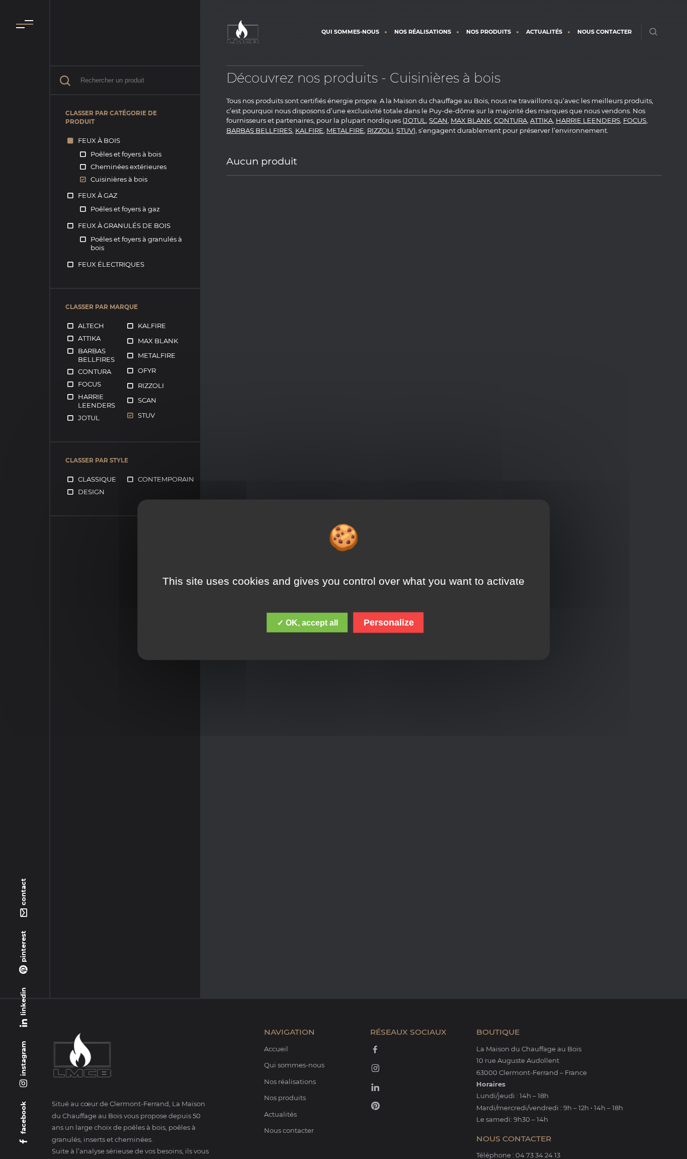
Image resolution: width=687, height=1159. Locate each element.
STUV (404, 130)
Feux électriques (111, 264)
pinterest (23, 946)
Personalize (389, 622)
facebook (23, 1117)
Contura (94, 371)
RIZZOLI (380, 130)
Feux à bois (99, 140)
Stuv (146, 415)
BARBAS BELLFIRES (259, 130)
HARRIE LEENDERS (588, 120)
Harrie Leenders (96, 401)
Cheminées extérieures (128, 167)
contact (23, 891)
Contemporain (166, 479)
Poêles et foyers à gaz (125, 209)
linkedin (23, 1001)
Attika (89, 338)
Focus (89, 384)
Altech (91, 326)
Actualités (544, 31)
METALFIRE (345, 130)
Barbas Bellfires (96, 355)
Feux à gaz (97, 195)
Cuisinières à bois (119, 179)
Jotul (89, 418)
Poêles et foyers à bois (126, 154)
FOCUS (634, 120)
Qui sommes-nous (350, 31)
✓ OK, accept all (307, 622)
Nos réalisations (422, 31)
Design (91, 492)
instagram (23, 1058)
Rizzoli (151, 385)
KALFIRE (309, 130)
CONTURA (510, 120)
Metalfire (157, 355)
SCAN (438, 120)
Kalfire (152, 326)
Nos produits (488, 31)
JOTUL (415, 120)
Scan (147, 400)
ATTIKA (541, 120)
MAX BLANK (471, 120)
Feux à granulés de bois (124, 225)
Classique (97, 479)
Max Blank (158, 341)
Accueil (276, 1049)
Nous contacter (604, 31)
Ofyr (147, 370)
